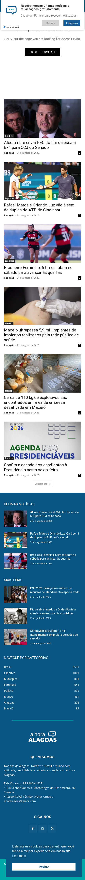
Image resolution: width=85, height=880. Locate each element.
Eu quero (72, 23)
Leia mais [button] (19, 856)
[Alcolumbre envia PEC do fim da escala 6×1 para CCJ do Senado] (42, 118)
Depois (50, 23)
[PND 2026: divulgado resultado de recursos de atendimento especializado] (15, 594)
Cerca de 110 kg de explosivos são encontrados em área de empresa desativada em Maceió (35, 402)
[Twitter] (52, 828)
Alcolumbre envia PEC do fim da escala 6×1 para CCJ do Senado (40, 145)
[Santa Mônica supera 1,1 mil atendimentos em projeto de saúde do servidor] (15, 637)
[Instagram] (42, 828)
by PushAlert (13, 27)
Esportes (9, 198)
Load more (41, 483)
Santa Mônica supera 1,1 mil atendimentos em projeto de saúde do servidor (54, 634)
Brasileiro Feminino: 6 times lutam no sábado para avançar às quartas (38, 270)
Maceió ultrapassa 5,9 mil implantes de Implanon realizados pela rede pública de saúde (41, 335)
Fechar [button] (44, 866)
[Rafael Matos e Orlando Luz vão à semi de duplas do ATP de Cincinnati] (42, 181)
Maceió (8, 323)
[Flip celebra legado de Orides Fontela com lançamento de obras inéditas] (15, 616)
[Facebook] (33, 828)
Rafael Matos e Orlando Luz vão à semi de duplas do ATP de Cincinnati (40, 207)
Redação (9, 152)
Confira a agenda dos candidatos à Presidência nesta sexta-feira (35, 467)
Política (9, 135)
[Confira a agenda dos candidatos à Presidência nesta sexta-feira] (42, 441)
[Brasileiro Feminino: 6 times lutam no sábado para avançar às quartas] (42, 243)
